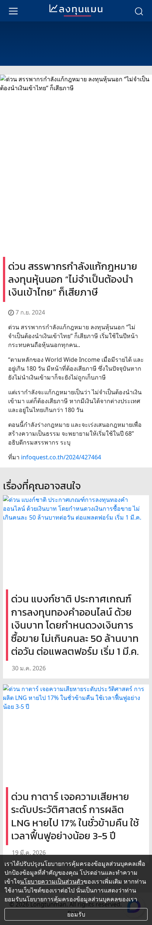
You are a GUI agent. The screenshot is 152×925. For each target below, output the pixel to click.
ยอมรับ (76, 914)
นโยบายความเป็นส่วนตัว (51, 881)
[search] (138, 10)
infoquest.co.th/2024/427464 (61, 457)
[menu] (13, 10)
